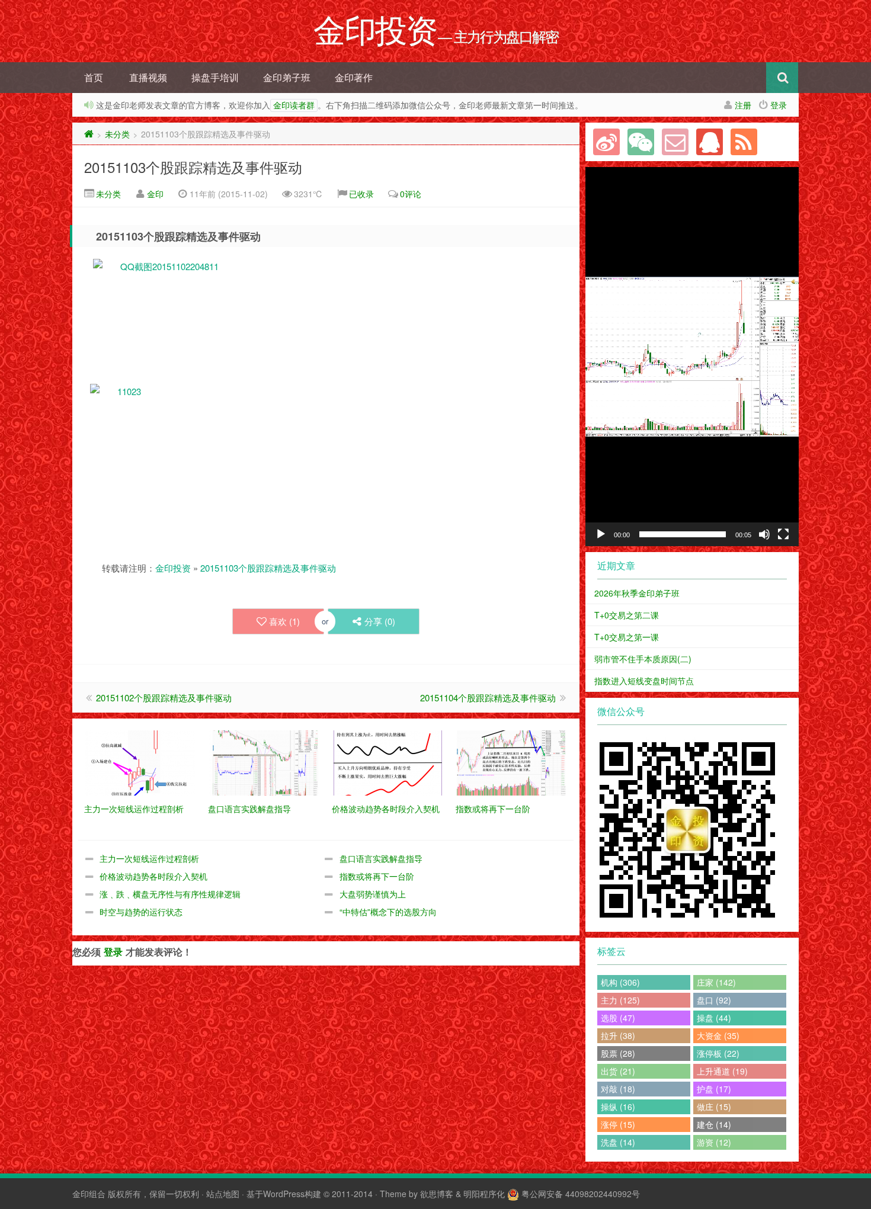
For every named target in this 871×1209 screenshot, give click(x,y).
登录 (778, 105)
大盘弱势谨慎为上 (373, 894)
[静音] (764, 534)
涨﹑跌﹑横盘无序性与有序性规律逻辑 (170, 894)
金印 (155, 194)
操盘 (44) (714, 1018)
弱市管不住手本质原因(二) (642, 659)
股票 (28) (618, 1053)
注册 (743, 105)
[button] (692, 356)
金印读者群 (294, 105)
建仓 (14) (714, 1124)
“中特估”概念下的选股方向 (388, 912)
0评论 (410, 194)
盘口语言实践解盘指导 (381, 858)
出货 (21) (618, 1071)
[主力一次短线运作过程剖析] (140, 762)
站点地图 (222, 1194)
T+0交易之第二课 (626, 615)
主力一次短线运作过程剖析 (149, 858)
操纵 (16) (618, 1106)
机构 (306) (620, 982)
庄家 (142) (716, 982)
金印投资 (173, 568)
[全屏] (783, 534)
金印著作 (354, 77)
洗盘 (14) (618, 1142)
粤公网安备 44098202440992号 (580, 1194)
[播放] (601, 534)
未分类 (117, 134)
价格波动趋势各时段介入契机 (153, 876)
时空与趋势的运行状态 (141, 912)
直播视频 (148, 77)
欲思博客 (436, 1194)
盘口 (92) (714, 1000)
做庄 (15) (714, 1106)
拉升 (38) (618, 1035)
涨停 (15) (618, 1124)
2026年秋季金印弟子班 (637, 593)
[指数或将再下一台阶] (511, 762)
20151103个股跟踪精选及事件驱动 (193, 166)
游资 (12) (714, 1142)
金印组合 (88, 1194)
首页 (93, 77)
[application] (692, 356)
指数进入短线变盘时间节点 (644, 681)
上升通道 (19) (722, 1071)
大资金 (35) (718, 1035)
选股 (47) (618, 1018)
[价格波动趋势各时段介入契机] (388, 762)
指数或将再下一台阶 (377, 876)
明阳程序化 (484, 1194)
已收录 (361, 194)
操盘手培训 (215, 77)
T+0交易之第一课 (626, 637)
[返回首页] (89, 134)
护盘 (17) (714, 1089)
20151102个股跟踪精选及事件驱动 (164, 697)
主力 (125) (620, 1000)
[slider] (682, 534)
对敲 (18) (618, 1089)
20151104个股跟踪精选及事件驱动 (488, 697)
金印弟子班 (286, 77)
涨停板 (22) (718, 1053)
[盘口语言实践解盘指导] (264, 762)
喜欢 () (284, 621)
